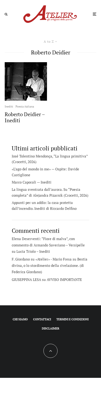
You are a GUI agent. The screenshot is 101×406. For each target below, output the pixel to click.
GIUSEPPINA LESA (26, 279)
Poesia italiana (25, 106)
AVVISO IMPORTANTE (64, 279)
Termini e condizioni (72, 319)
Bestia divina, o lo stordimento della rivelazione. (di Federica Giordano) (49, 265)
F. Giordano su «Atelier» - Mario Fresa (42, 259)
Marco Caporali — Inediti (31, 182)
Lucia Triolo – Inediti (33, 251)
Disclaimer (50, 328)
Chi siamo (20, 319)
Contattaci (42, 319)
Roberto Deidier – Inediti (25, 117)
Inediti (9, 106)
